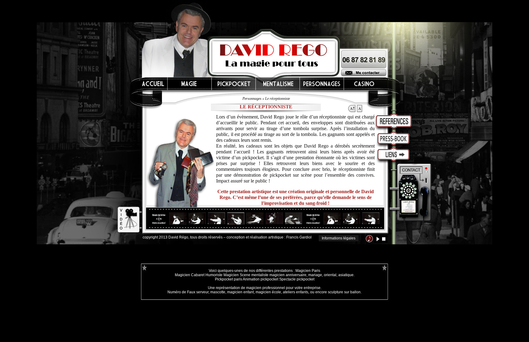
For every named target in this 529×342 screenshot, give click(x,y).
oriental (330, 275)
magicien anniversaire (287, 275)
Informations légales (338, 238)
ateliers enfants (295, 292)
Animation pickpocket (260, 279)
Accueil (153, 83)
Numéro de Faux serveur (187, 292)
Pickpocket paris (228, 279)
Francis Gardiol (299, 237)
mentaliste (259, 275)
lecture (378, 239)
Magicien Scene (236, 275)
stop (384, 239)
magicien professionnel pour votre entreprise (283, 288)
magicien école (268, 292)
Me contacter (364, 73)
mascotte (217, 292)
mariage (315, 275)
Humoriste (214, 275)
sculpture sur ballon (344, 292)
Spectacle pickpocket (296, 279)
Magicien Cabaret (189, 275)
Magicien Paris (307, 271)
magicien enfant (240, 292)
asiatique (346, 275)
